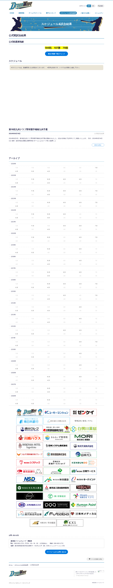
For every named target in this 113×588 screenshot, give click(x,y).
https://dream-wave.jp (82, 575)
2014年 (13, 303)
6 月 (17, 171)
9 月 (64, 179)
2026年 (13, 164)
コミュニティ (99, 13)
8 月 (80, 179)
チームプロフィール (35, 13)
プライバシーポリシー (15, 583)
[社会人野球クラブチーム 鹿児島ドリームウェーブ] (20, 5)
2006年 (13, 396)
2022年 (13, 210)
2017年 (13, 268)
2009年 (13, 361)
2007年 (13, 384)
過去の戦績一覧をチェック (56, 54)
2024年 (13, 187)
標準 (88, 6)
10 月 (48, 179)
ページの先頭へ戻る (96, 559)
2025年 (13, 175)
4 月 (48, 171)
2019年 (13, 245)
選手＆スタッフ (51, 13)
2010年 (13, 349)
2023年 (13, 198)
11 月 (32, 179)
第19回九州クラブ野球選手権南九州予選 (28, 129)
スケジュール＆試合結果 (68, 13)
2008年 (13, 373)
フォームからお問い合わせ (57, 552)
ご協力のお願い (85, 13)
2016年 (13, 280)
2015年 (13, 291)
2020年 (13, 233)
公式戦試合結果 (99, 133)
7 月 (96, 167)
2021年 (13, 222)
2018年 (13, 256)
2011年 (13, 338)
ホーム (11, 565)
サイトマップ (26, 583)
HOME (12, 13)
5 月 (32, 171)
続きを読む (98, 145)
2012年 (13, 326)
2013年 (13, 314)
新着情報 (21, 13)
